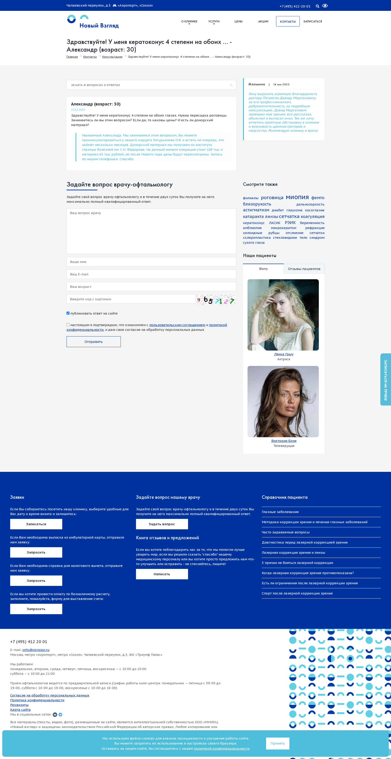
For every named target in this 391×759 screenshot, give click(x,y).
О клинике (189, 21)
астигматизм (256, 209)
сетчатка (289, 216)
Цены (239, 21)
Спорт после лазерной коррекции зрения (297, 593)
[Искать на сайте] (317, 5)
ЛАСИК (274, 223)
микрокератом (283, 228)
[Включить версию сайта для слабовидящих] (322, 3)
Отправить (94, 341)
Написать (162, 574)
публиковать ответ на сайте (93, 313)
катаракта (253, 216)
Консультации (112, 57)
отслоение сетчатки (305, 233)
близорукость (257, 204)
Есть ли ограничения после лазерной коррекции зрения (310, 583)
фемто (317, 197)
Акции (263, 21)
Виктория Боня (283, 441)
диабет (278, 210)
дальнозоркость (310, 204)
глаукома (294, 210)
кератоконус (254, 223)
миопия (297, 197)
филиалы (250, 198)
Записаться (312, 21)
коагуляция (312, 216)
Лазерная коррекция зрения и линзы (293, 552)
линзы (271, 216)
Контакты (288, 21)
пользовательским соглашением (177, 325)
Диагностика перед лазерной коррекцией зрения (305, 542)
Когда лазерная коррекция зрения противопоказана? (308, 573)
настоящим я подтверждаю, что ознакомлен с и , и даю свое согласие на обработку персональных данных (147, 327)
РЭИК (290, 222)
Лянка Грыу (283, 354)
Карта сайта (20, 709)
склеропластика (257, 237)
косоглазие (314, 210)
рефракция (314, 228)
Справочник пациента (285, 497)
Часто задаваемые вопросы (286, 532)
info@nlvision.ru (36, 650)
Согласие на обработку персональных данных (49, 695)
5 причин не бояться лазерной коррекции (297, 563)
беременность (312, 223)
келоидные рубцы (261, 233)
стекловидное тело (290, 237)
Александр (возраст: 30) (96, 104)
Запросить (36, 552)
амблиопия (252, 228)
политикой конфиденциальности (221, 748)
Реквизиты (19, 705)
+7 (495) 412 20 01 (28, 641)
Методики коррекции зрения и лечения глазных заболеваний (314, 522)
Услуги (213, 21)
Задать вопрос (162, 524)
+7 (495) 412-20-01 (295, 6)
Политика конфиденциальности (37, 700)
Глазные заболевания (280, 512)
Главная (72, 57)
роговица (272, 197)
